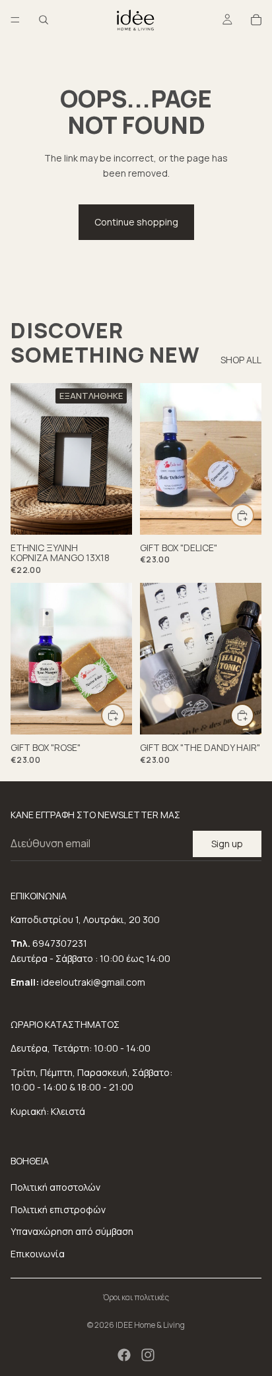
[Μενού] (15, 20)
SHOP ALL (241, 359)
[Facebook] (124, 1355)
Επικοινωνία (38, 1253)
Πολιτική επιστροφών (58, 1209)
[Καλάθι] (256, 19)
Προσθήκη (253, 515)
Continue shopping (136, 222)
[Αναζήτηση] (43, 19)
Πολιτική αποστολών (55, 1187)
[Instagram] (148, 1355)
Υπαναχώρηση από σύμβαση (72, 1231)
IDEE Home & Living (150, 1325)
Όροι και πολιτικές (136, 1297)
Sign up (227, 843)
